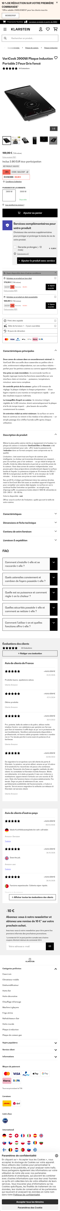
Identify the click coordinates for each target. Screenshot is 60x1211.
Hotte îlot (6, 991)
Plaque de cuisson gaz (12, 1035)
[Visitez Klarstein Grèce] (35, 1150)
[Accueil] (4, 48)
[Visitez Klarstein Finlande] (4, 1150)
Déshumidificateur (10, 985)
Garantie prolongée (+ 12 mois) (30, 248)
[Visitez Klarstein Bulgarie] (41, 1143)
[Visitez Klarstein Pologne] (23, 1143)
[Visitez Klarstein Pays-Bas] (16, 1150)
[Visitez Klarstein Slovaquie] (4, 1143)
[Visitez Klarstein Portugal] (23, 1150)
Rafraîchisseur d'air (10, 1018)
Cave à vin (6, 974)
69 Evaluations (24, 68)
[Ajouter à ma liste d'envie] (56, 57)
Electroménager (14, 48)
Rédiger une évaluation (31, 653)
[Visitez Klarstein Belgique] (10, 1150)
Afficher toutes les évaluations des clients (33, 897)
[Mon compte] (40, 29)
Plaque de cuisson (32, 48)
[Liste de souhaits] (48, 29)
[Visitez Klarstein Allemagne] (4, 1135)
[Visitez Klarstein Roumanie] (35, 1143)
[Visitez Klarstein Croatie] (29, 1143)
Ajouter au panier (32, 213)
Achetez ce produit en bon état (19, 278)
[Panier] (55, 29)
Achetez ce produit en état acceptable (22, 297)
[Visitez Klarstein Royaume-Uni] (41, 1135)
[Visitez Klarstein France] (23, 1135)
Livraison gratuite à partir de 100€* (43, 22)
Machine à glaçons (10, 1007)
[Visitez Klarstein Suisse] (16, 1135)
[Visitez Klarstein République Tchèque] (10, 1143)
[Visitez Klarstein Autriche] (10, 1135)
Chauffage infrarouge (11, 1002)
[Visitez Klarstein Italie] (29, 1135)
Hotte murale (8, 1024)
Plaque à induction (51, 48)
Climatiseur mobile (10, 979)
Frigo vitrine (7, 1013)
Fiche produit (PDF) (9, 157)
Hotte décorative (9, 996)
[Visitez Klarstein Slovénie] (29, 1150)
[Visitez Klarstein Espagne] (35, 1135)
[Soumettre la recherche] (5, 38)
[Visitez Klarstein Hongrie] (16, 1143)
